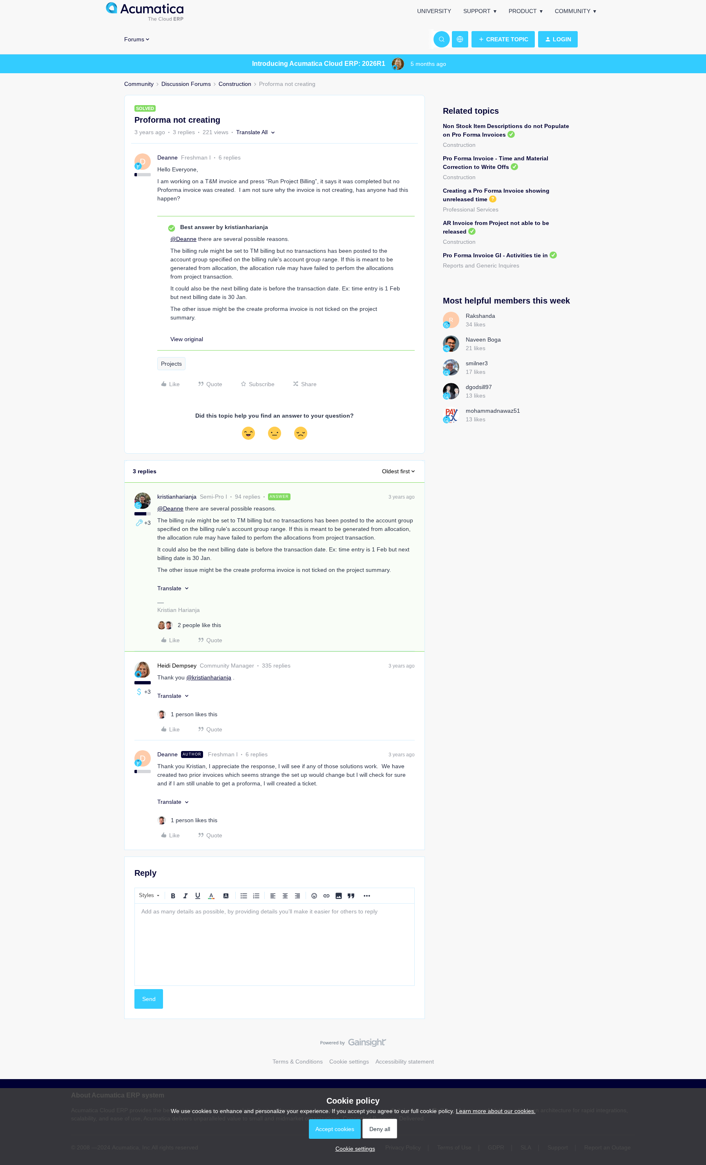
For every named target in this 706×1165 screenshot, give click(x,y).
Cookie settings (349, 1061)
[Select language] (460, 39)
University (434, 11)
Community (572, 11)
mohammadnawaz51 (493, 410)
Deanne (167, 157)
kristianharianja (177, 496)
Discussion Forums (186, 84)
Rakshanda (480, 316)
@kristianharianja (208, 677)
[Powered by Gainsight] (353, 1045)
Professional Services (470, 209)
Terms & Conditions (298, 1061)
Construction (235, 84)
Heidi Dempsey (177, 665)
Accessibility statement (404, 1061)
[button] (503, 39)
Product (523, 11)
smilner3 (477, 363)
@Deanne (183, 239)
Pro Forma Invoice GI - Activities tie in (495, 255)
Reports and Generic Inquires (481, 265)
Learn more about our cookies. (496, 1111)
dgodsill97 (479, 387)
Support (477, 11)
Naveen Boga (483, 339)
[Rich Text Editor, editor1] (274, 944)
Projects (171, 363)
